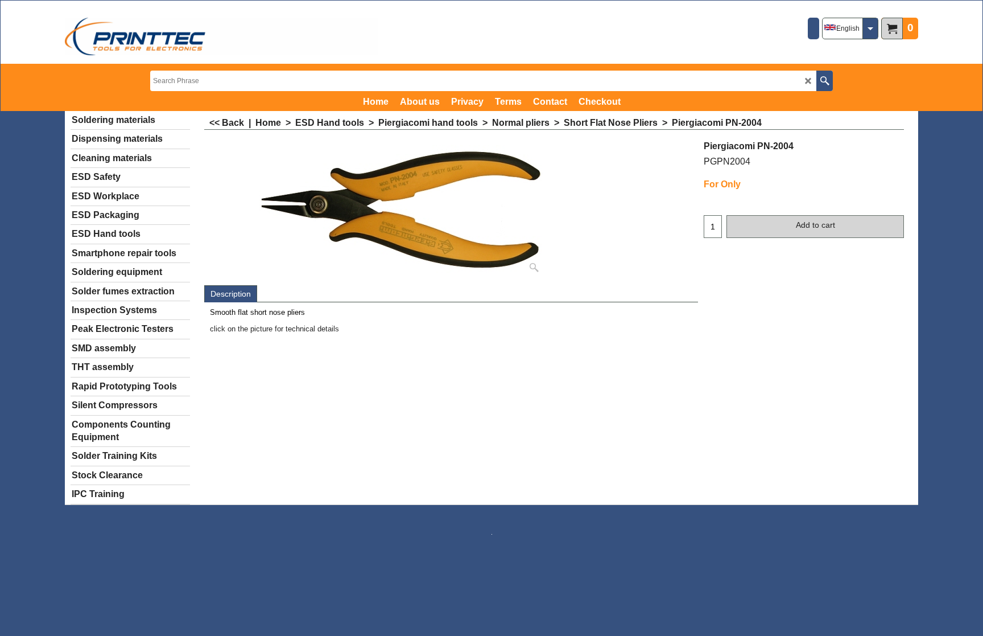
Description (230, 293)
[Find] (824, 81)
